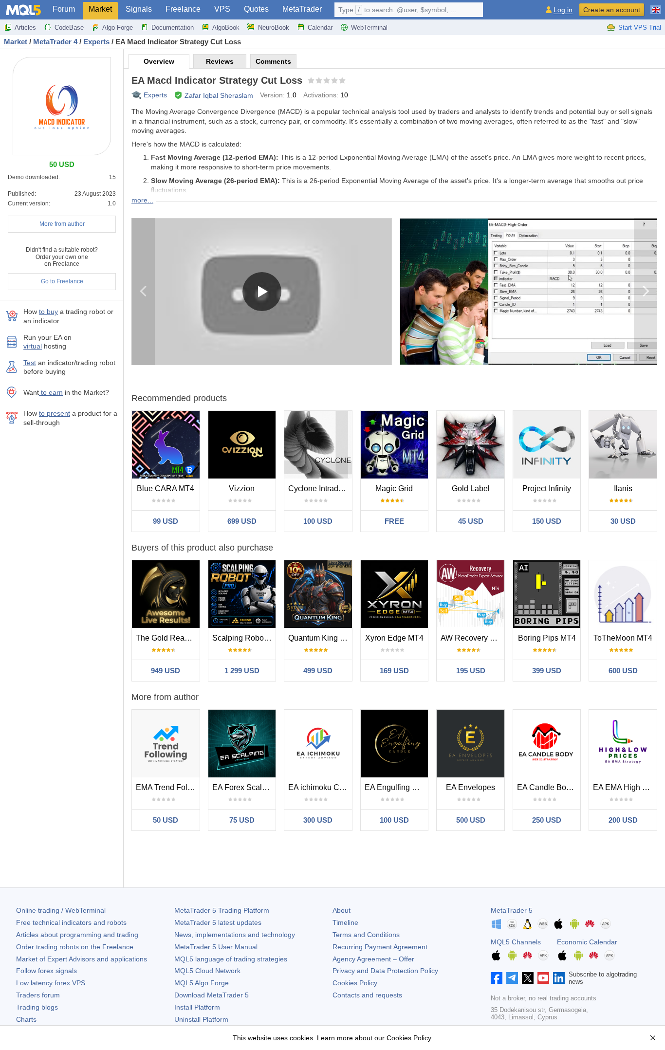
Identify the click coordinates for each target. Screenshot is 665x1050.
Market (100, 9)
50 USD (165, 820)
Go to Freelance (62, 281)
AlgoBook (226, 27)
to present (54, 413)
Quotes (256, 9)
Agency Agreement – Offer (373, 959)
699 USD (242, 521)
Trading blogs (37, 1007)
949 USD (165, 670)
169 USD (394, 670)
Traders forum (38, 995)
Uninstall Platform (201, 1019)
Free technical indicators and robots (71, 922)
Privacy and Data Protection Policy (385, 971)
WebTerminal (369, 27)
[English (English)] (655, 6)
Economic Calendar (587, 942)
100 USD (317, 521)
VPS (222, 9)
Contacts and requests (367, 995)
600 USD (623, 670)
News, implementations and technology (234, 935)
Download (211, 995)
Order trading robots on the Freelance (74, 947)
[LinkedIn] (559, 978)
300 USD (317, 820)
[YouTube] (543, 978)
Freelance (183, 9)
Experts (155, 95)
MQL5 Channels (516, 942)
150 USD (546, 521)
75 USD (242, 820)
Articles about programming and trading (77, 935)
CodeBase (69, 27)
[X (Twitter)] (528, 978)
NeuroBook (273, 27)
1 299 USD (241, 670)
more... (142, 200)
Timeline (345, 922)
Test (29, 363)
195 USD (470, 670)
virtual (32, 346)
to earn (51, 392)
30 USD (623, 521)
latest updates (217, 922)
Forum (64, 9)
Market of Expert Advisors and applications (81, 959)
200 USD (623, 820)
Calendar (320, 27)
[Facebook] (496, 978)
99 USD (165, 521)
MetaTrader (302, 9)
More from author (62, 224)
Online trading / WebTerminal (61, 910)
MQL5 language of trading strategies (230, 959)
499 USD (317, 670)
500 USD (470, 820)
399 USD (546, 670)
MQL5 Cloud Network (207, 971)
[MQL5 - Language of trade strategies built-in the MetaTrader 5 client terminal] (23, 10)
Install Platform (197, 1007)
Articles (25, 27)
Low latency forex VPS (50, 983)
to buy (48, 311)
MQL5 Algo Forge (201, 983)
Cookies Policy (354, 983)
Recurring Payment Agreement (379, 947)
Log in (563, 10)
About (341, 910)
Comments (273, 61)
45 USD (470, 521)
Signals (139, 9)
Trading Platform (221, 910)
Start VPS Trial (639, 27)
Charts (26, 1019)
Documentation (172, 27)
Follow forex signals (46, 971)
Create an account (611, 10)
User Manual (216, 947)
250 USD (546, 820)
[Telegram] (512, 978)
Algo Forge (117, 27)
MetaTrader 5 (512, 910)
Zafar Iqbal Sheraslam (219, 95)
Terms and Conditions (366, 935)
